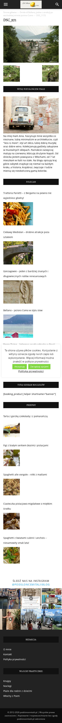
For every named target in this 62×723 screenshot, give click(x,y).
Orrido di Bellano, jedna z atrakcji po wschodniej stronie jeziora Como (28, 14)
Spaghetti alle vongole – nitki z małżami (25, 474)
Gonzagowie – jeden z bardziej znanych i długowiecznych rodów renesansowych (25, 274)
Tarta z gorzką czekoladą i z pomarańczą (25, 416)
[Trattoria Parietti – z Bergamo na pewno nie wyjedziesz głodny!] (18, 213)
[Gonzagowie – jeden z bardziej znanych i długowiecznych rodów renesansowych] (18, 292)
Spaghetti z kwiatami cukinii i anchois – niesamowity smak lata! (25, 540)
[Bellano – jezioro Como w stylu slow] (18, 326)
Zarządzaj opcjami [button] (39, 366)
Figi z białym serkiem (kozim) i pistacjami (25, 445)
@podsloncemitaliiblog (31, 584)
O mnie (7, 649)
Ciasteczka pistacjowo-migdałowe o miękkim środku (27, 506)
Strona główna (10, 12)
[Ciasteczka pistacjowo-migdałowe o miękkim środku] (11, 522)
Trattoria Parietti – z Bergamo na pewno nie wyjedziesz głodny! (27, 195)
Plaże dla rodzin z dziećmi (17, 691)
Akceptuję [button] (19, 366)
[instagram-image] (10, 598)
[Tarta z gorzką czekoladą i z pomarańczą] (11, 429)
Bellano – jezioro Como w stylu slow (22, 310)
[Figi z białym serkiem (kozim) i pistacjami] (11, 459)
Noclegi (7, 686)
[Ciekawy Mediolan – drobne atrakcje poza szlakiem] (18, 252)
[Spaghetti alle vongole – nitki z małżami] (11, 488)
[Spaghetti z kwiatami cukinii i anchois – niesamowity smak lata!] (11, 556)
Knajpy (7, 681)
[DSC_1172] (31, 61)
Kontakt (7, 654)
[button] (5, 4)
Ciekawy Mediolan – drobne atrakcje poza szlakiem (26, 235)
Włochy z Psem (11, 695)
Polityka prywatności (14, 659)
